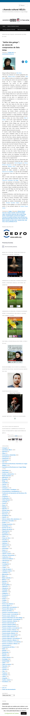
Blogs (3, 481)
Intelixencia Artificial (7, 558)
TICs (3, 671)
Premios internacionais (8, 623)
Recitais (4, 650)
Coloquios (5, 488)
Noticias (4, 583)
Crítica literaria (6, 500)
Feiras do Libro (6, 538)
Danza (3, 505)
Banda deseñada (6, 475)
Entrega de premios (7, 524)
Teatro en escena (6, 664)
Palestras (4, 591)
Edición (4, 517)
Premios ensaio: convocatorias (10, 614)
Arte (3, 462)
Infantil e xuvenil (6, 553)
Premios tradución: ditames (9, 640)
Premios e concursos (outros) (10, 612)
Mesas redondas (6, 578)
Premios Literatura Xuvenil (9, 626)
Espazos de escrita (7, 529)
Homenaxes (5, 548)
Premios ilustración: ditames (9, 621)
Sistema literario (6, 657)
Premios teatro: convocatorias (10, 635)
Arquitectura (5, 460)
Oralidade (4, 590)
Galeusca (4, 543)
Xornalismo (5, 681)
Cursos (4, 503)
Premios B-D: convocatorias (9, 607)
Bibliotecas (5, 477)
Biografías (5, 479)
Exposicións (5, 534)
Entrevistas (5, 526)
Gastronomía (5, 545)
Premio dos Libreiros (7, 604)
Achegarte (4, 448)
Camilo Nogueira (10, 215)
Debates (4, 507)
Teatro (3, 662)
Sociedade (5, 659)
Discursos (4, 513)
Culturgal (4, 501)
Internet (4, 562)
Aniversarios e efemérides (9, 455)
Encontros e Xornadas (8, 520)
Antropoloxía (5, 456)
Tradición (4, 673)
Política (4, 602)
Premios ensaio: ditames (8, 616)
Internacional (5, 560)
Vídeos (4, 676)
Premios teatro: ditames (8, 636)
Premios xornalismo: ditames (10, 643)
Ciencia (4, 484)
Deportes (4, 508)
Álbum (4, 453)
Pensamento (5, 595)
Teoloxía (4, 667)
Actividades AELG (7, 450)
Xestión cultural (6, 680)
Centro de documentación (9, 689)
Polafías (4, 600)
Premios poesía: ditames (8, 633)
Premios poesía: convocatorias (10, 631)
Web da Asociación (22, 29)
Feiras (3, 536)
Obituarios (5, 586)
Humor (4, 550)
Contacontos (5, 498)
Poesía (4, 598)
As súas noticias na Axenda (9, 29)
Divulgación (5, 515)
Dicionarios (5, 512)
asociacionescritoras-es (8, 54)
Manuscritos (5, 574)
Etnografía (5, 533)
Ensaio (4, 522)
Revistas (4, 654)
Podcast (4, 597)
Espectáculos (5, 531)
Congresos (5, 496)
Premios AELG (6, 605)
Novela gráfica (6, 584)
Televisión (5, 666)
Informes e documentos (8, 555)
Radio (3, 648)
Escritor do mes (6, 527)
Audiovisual (5, 472)
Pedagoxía (5, 593)
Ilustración (5, 552)
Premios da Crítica (7, 610)
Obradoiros (5, 588)
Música (4, 579)
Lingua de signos (6, 569)
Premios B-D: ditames (8, 609)
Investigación (5, 564)
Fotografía (5, 541)
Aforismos (5, 451)
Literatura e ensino (7, 571)
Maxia (3, 576)
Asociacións (5, 470)
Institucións (5, 557)
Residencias (5, 652)
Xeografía (4, 678)
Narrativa (4, 581)
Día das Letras (6, 510)
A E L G (4, 687)
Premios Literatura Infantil (9, 624)
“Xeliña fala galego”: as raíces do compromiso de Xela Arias (11, 46)
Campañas (5, 482)
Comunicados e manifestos (9, 489)
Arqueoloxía (5, 458)
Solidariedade (5, 661)
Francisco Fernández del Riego (10, 180)
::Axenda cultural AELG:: (14, 9)
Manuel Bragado (6, 218)
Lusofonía (4, 572)
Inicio (4, 26)
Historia (4, 546)
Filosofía (4, 539)
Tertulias (4, 669)
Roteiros (4, 655)
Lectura (4, 565)
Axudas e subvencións (8, 474)
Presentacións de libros (8, 647)
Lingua (10, 211)
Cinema (4, 486)
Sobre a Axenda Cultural (13, 26)
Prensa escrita (6, 645)
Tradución (4, 674)
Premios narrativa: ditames (9, 629)
